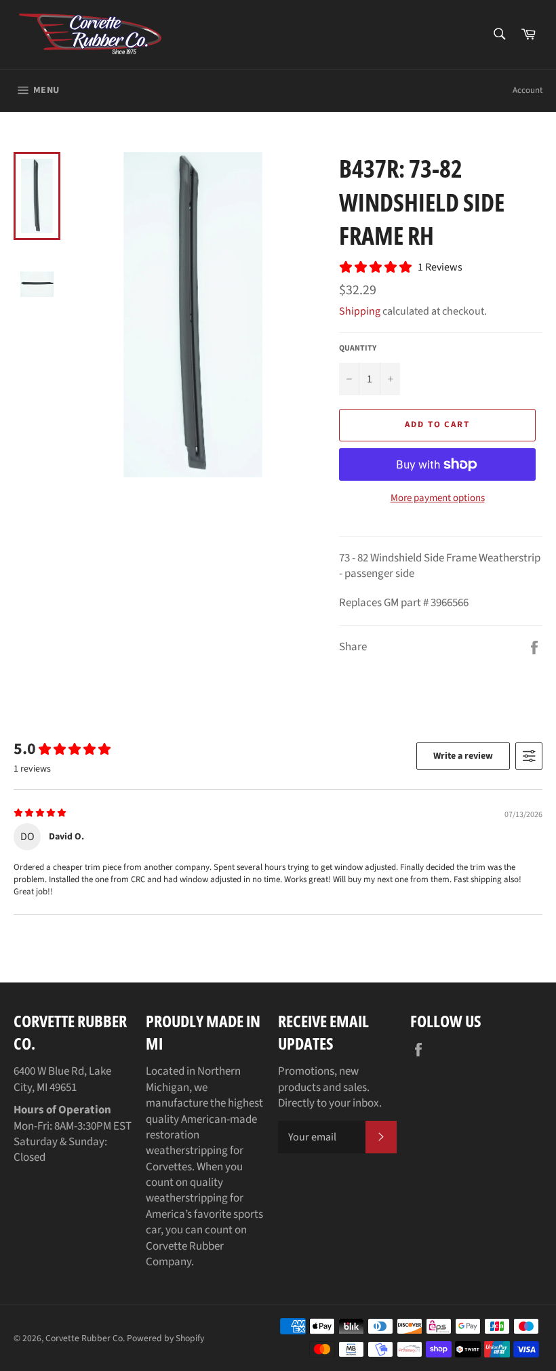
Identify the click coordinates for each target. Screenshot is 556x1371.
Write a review (463, 756)
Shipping (359, 311)
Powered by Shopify (165, 1338)
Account (527, 90)
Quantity (357, 348)
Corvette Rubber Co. (85, 1338)
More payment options (438, 498)
